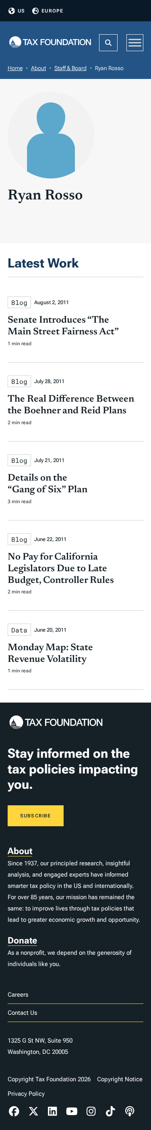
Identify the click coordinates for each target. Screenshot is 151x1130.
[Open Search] (108, 42)
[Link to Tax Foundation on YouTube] (71, 1111)
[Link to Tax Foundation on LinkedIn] (52, 1111)
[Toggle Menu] (134, 42)
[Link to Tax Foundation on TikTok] (110, 1111)
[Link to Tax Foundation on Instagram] (91, 1111)
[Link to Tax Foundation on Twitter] (33, 1111)
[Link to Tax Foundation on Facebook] (14, 1111)
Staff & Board (70, 68)
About (38, 68)
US (21, 11)
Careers (18, 994)
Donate (22, 940)
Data (19, 630)
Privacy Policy (26, 1093)
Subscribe (35, 816)
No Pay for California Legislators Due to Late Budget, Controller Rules (61, 568)
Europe (52, 11)
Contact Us (22, 1012)
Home (15, 68)
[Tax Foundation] (50, 43)
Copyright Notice (120, 1079)
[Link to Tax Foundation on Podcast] (129, 1111)
